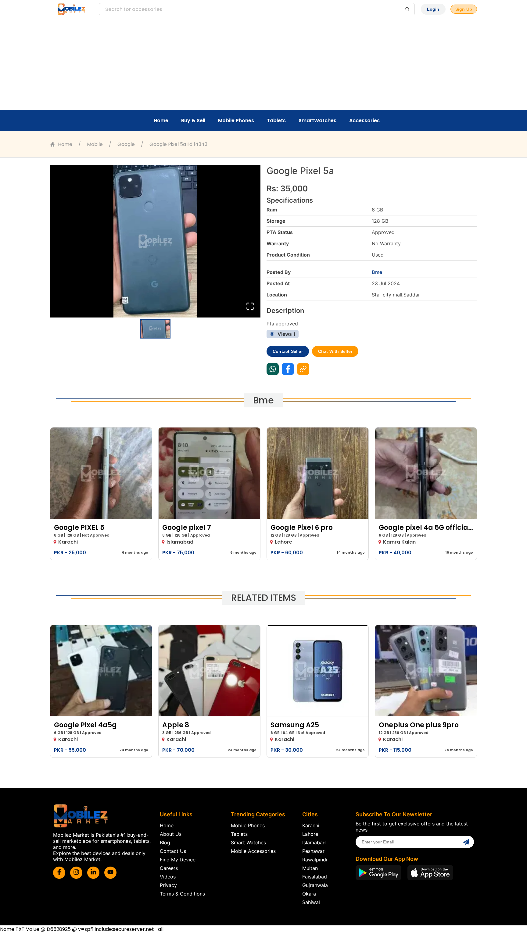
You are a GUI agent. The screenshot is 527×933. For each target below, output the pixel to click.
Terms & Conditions (182, 894)
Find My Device (177, 860)
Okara (309, 894)
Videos (168, 877)
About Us (170, 834)
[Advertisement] (263, 64)
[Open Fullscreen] (250, 307)
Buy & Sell (193, 120)
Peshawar (313, 851)
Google (126, 144)
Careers (169, 868)
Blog (165, 842)
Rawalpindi (314, 860)
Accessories (364, 120)
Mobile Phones (236, 120)
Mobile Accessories (253, 851)
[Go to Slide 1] (155, 329)
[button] (155, 241)
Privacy (168, 885)
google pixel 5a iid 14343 (178, 144)
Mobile (95, 144)
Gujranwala (315, 885)
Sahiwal (311, 902)
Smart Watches (248, 842)
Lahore (310, 834)
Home (161, 120)
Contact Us (173, 851)
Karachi (310, 825)
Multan (310, 868)
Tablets (276, 120)
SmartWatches (317, 120)
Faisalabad (314, 877)
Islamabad (314, 842)
